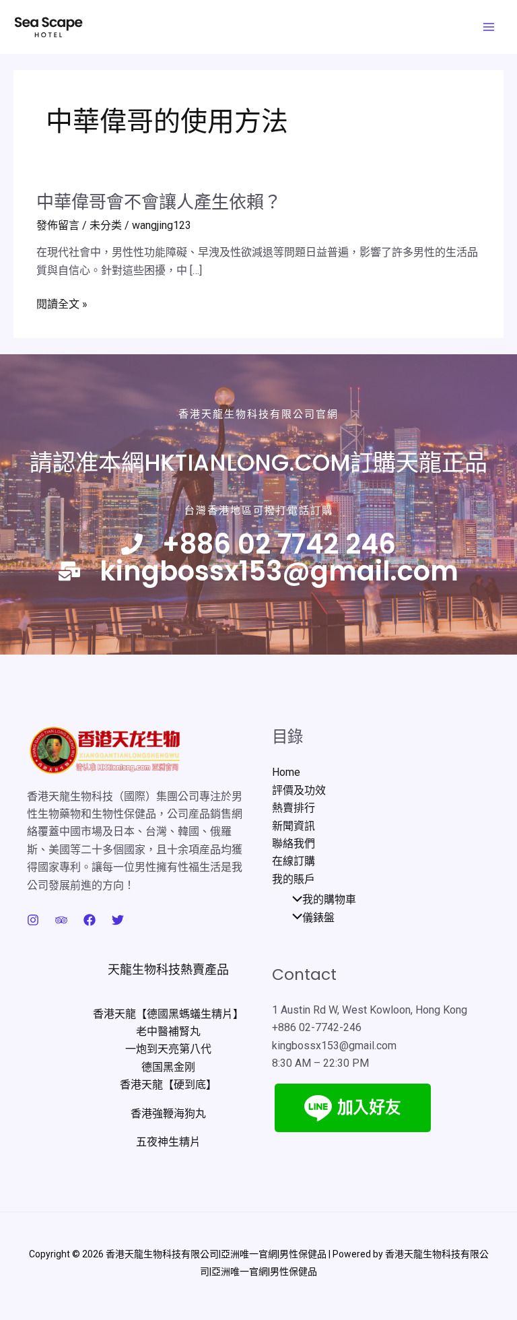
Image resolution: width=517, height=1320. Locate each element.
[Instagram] (33, 920)
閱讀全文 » (62, 304)
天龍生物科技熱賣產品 (168, 969)
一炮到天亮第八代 (168, 1049)
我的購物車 (329, 899)
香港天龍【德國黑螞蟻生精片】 (168, 1014)
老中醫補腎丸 (168, 1031)
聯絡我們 (293, 843)
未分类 (106, 225)
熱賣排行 (293, 807)
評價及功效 (299, 790)
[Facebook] (89, 920)
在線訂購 (293, 861)
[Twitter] (118, 920)
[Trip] (61, 920)
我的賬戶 (293, 879)
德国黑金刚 (168, 1067)
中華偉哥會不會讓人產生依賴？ (158, 202)
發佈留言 (57, 225)
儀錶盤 (318, 917)
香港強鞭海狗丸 (168, 1113)
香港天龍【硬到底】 (168, 1084)
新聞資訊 (293, 826)
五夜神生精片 (168, 1141)
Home (286, 772)
